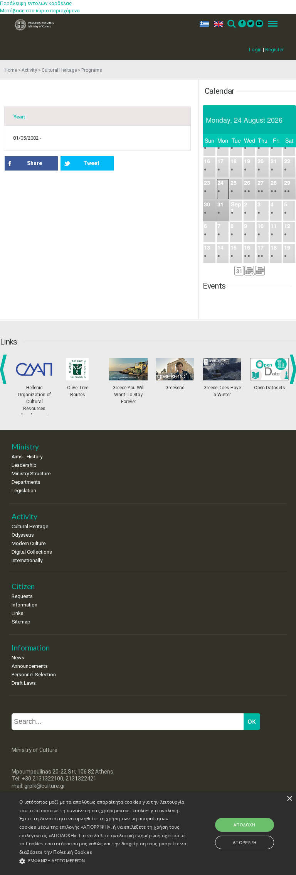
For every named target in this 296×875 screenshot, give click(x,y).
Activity (29, 70)
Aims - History (27, 456)
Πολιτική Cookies (72, 852)
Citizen (23, 586)
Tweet (91, 163)
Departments (26, 482)
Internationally (27, 560)
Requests (22, 596)
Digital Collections (32, 552)
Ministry (25, 446)
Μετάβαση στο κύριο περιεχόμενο (40, 11)
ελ (203, 24)
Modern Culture (28, 543)
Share (34, 163)
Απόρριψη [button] (244, 842)
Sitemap (21, 622)
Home (11, 70)
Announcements (30, 666)
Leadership (24, 465)
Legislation (24, 490)
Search (231, 24)
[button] (103, 861)
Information (24, 605)
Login (255, 49)
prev (5, 369)
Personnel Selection (34, 674)
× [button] (289, 799)
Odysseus (23, 535)
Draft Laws (24, 683)
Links (18, 613)
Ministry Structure (31, 473)
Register (274, 49)
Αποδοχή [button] (245, 825)
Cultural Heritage (59, 70)
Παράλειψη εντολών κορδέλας (36, 3)
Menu (270, 24)
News (18, 657)
